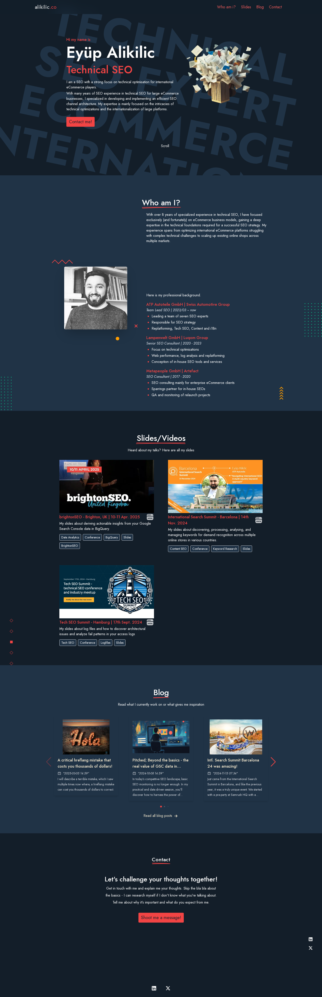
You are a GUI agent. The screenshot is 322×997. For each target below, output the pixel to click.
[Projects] (11, 642)
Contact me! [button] (80, 122)
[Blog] (11, 652)
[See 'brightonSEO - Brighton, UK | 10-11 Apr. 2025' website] (150, 517)
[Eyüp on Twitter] (311, 948)
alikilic (46, 7)
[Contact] (11, 663)
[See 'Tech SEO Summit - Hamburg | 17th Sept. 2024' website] (150, 622)
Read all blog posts (157, 815)
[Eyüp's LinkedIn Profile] (311, 939)
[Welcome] (11, 620)
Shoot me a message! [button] (161, 917)
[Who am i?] (11, 631)
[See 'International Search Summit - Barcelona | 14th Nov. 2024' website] (258, 520)
